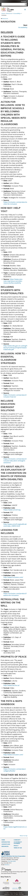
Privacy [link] (16, 845)
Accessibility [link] (22, 27)
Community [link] (17, 839)
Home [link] (3, 13)
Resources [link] (9, 13)
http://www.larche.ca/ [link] (11, 685)
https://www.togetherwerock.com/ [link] (15, 828)
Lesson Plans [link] (6, 844)
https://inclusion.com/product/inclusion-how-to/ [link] (15, 396)
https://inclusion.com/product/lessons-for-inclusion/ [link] (15, 594)
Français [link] (23, 1)
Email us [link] (7, 864)
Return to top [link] (23, 835)
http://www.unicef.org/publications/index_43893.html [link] (15, 525)
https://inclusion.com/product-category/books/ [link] (14, 770)
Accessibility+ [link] (17, 13)
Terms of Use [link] (18, 847)
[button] (25, 9)
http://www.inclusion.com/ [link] (13, 577)
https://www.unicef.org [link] (11, 510)
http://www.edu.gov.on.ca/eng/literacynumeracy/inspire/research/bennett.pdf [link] (15, 347)
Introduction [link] (6, 842)
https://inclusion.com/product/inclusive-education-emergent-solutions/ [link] (15, 461)
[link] (13, 856)
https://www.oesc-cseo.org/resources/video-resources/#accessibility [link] (13, 281)
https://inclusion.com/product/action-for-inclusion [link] (15, 203)
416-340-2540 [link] (12, 861)
